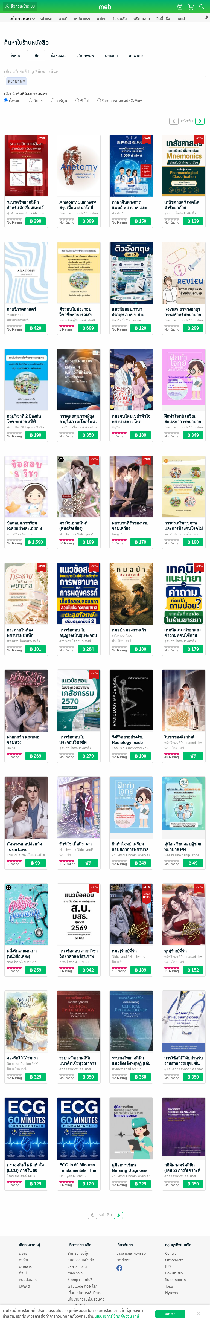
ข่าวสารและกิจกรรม (131, 1253)
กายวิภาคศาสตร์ (21, 309)
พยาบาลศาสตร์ (18, 320)
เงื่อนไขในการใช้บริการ (84, 1293)
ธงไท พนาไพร (122, 636)
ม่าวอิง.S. (118, 213)
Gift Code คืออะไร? (82, 1286)
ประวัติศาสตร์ (121, 641)
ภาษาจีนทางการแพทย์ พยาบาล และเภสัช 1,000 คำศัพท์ (129, 207)
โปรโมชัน (120, 19)
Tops (169, 1286)
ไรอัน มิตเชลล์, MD (20, 1176)
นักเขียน (111, 56)
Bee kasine (172, 855)
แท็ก (36, 56)
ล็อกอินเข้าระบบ (22, 6)
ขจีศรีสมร (171, 743)
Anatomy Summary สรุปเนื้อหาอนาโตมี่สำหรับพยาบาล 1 (77, 207)
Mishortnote (15, 315)
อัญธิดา (117, 427)
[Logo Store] (105, 6)
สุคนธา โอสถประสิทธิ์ (179, 213)
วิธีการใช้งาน (77, 1266)
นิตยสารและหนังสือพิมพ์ (122, 100)
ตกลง (170, 1314)
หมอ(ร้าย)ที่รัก (124, 951)
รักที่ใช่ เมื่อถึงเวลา (75, 844)
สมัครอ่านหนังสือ (81, 1260)
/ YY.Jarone (132, 320)
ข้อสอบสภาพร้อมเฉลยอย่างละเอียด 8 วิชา (24, 528)
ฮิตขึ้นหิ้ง (163, 19)
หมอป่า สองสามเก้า (129, 630)
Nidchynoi (66, 534)
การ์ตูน (61, 100)
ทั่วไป (84, 100)
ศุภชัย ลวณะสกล (18, 213)
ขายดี (63, 19)
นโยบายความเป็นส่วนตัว (86, 1299)
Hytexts (171, 1293)
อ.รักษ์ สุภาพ (68, 962)
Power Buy (174, 1273)
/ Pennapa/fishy (190, 743)
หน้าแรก (46, 19)
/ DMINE (83, 962)
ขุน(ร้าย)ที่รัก (175, 951)
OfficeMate (174, 1260)
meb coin (75, 1273)
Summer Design (19, 1064)
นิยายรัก (65, 855)
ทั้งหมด (15, 56)
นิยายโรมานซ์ (174, 748)
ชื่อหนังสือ (58, 56)
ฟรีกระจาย (141, 19)
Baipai (11, 748)
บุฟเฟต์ (24, 1286)
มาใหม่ (102, 19)
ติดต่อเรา (123, 1260)
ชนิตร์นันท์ (14, 962)
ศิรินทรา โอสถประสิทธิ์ (22, 641)
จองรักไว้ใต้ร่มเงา (22, 1058)
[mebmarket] (119, 1267)
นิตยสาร (25, 1266)
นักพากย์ (136, 56)
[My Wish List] (179, 6)
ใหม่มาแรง (82, 19)
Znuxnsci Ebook (71, 213)
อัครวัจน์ (118, 320)
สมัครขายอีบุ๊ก (78, 1253)
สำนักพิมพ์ (85, 56)
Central (171, 1253)
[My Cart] (191, 6)
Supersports (175, 1280)
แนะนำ (182, 19)
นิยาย (38, 100)
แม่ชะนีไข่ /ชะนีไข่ (20, 855)
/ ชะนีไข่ (39, 855)
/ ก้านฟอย (90, 213)
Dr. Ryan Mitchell (71, 1176)
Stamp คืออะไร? (80, 1280)
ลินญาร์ (117, 534)
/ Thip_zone (190, 855)
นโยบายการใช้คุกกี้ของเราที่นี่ (116, 1316)
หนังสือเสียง (28, 1280)
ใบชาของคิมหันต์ (179, 737)
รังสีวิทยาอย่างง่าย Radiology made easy (128, 742)
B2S (168, 1266)
